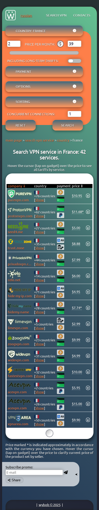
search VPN (56, 15)
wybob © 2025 (50, 505)
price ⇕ (77, 186)
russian (26, 15)
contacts (81, 15)
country (63, 140)
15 (49, 433)
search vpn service (39, 140)
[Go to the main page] (11, 15)
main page (14, 140)
